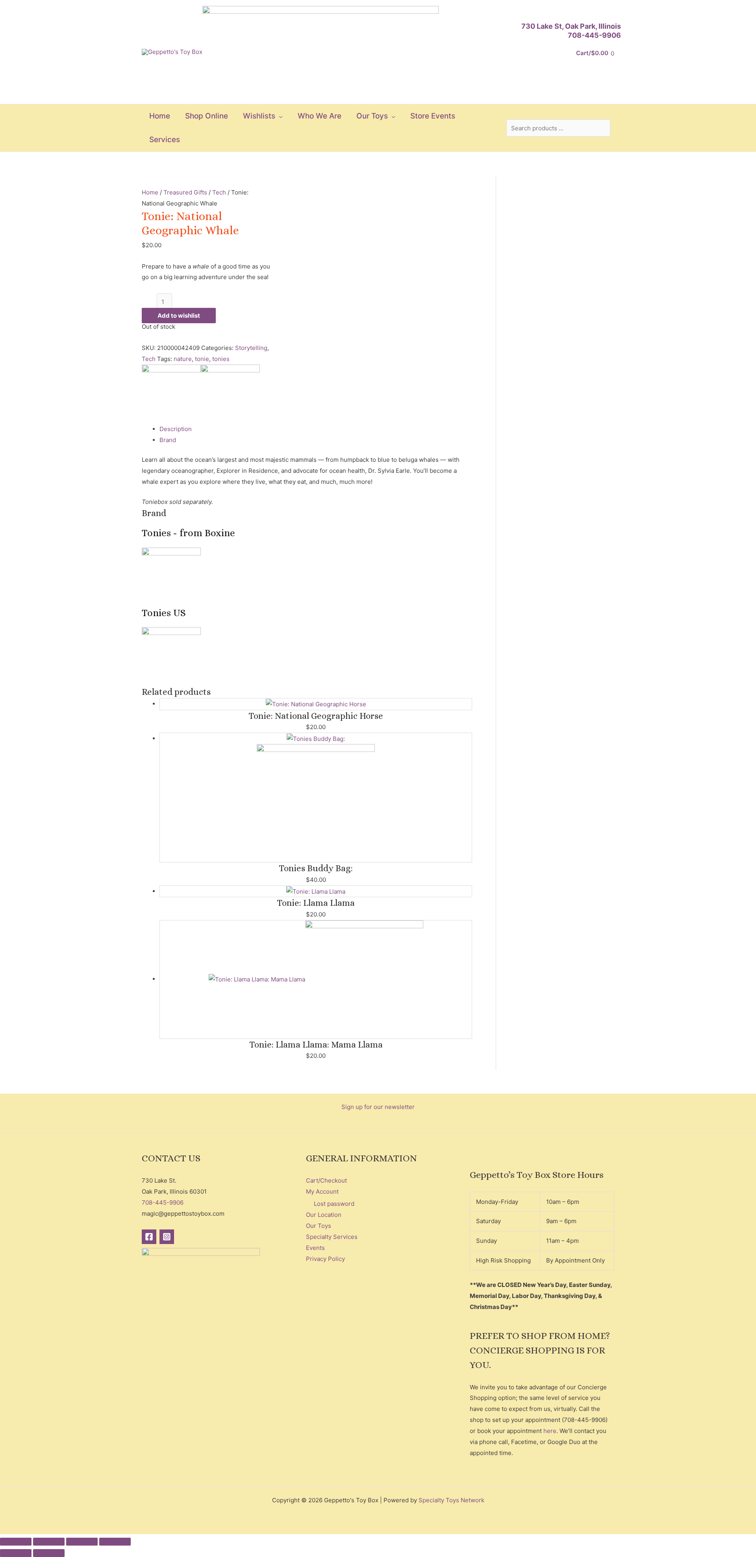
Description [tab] (175, 429)
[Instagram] (166, 1236)
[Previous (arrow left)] (16, 1553)
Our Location (323, 1214)
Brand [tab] (167, 440)
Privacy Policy (325, 1259)
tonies (221, 359)
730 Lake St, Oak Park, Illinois (571, 26)
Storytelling (251, 348)
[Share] (82, 1542)
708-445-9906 (594, 35)
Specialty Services (332, 1236)
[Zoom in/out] (16, 1542)
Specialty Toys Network (451, 1500)
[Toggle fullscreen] (49, 1542)
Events (315, 1248)
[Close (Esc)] (115, 1542)
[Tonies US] (230, 393)
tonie (202, 359)
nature (183, 359)
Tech (219, 192)
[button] (279, 116)
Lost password (334, 1203)
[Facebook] (149, 1236)
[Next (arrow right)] (49, 1553)
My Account (322, 1191)
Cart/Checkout (326, 1180)
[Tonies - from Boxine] (171, 393)
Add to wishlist (179, 315)
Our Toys (318, 1225)
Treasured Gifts (185, 192)
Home (150, 192)
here (549, 1431)
